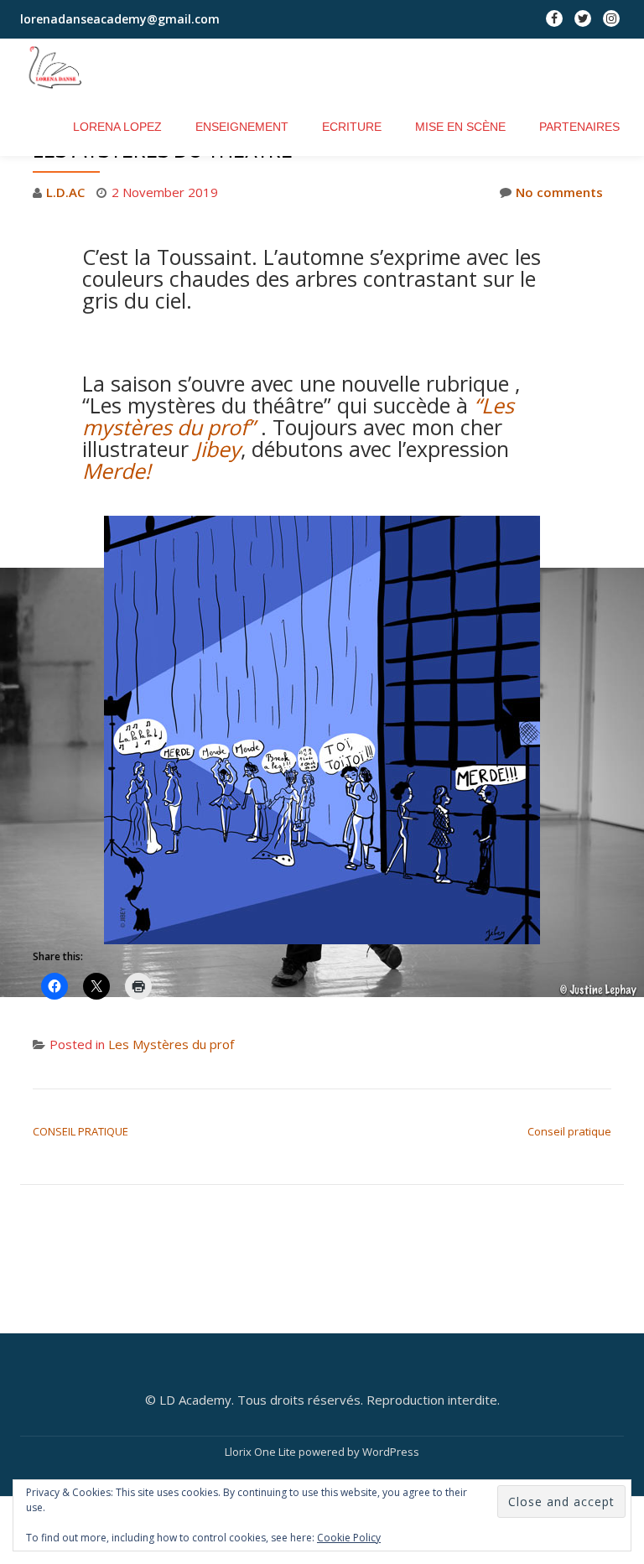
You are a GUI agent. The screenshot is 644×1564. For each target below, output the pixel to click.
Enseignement (241, 126)
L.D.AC (65, 192)
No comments (559, 192)
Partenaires (579, 126)
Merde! (116, 470)
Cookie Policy (349, 1537)
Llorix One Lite (262, 1451)
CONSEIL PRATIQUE (80, 1131)
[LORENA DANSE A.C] (65, 68)
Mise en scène (460, 126)
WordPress (390, 1451)
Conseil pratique (569, 1131)
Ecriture (352, 126)
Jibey (218, 448)
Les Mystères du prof (171, 1044)
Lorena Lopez (117, 126)
